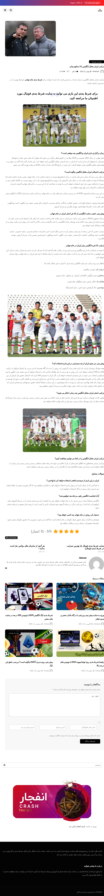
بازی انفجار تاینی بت (77, 826)
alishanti (96, 71)
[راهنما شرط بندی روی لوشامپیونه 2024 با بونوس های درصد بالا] (80, 643)
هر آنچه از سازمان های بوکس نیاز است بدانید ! (27, 548)
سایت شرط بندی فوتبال (37, 93)
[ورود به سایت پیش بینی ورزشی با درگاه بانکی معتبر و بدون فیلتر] (80, 596)
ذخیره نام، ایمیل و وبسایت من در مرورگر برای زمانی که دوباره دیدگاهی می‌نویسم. (74, 735)
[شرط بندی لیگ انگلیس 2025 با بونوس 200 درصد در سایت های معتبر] (29, 596)
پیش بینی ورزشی (96, 61)
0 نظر (74, 71)
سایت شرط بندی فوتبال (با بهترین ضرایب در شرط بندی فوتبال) (85, 548)
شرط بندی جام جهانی (33, 80)
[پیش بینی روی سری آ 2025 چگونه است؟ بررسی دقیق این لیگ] (29, 643)
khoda (46, 624)
